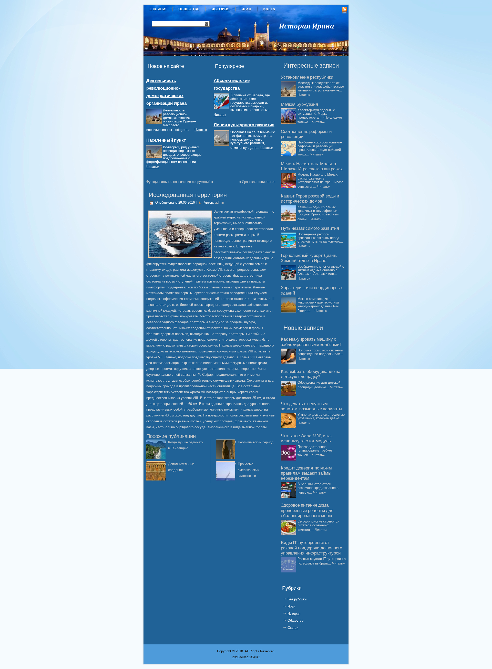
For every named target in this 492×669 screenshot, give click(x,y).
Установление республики (307, 77)
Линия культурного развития (244, 125)
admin (219, 202)
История (220, 9)
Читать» (200, 130)
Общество (189, 9)
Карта (269, 9)
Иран (246, 9)
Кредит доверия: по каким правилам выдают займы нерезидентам (306, 473)
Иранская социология (258, 182)
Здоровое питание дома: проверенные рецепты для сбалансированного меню (307, 510)
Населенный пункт (166, 140)
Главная (158, 9)
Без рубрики (297, 599)
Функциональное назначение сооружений (178, 182)
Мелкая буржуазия (299, 104)
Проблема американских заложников (248, 470)
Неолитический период (255, 442)
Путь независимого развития (310, 228)
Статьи (293, 628)
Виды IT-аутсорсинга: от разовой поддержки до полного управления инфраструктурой (311, 548)
